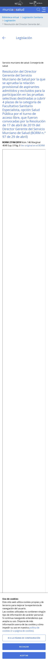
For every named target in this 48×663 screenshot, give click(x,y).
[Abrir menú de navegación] (44, 10)
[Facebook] (10, 50)
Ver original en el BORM (33, 145)
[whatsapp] (15, 50)
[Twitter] (4, 50)
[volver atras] (4, 37)
